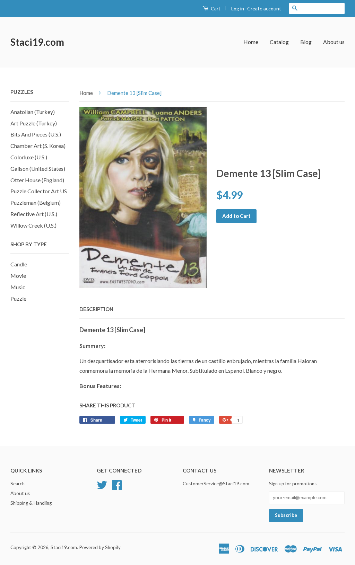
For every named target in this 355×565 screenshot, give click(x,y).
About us (334, 41)
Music (17, 287)
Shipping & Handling (31, 503)
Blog (306, 41)
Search (17, 483)
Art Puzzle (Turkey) (33, 123)
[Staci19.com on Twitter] (102, 484)
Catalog (279, 41)
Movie (18, 275)
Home (250, 41)
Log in (237, 8)
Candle (18, 264)
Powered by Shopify (100, 547)
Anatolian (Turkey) (32, 111)
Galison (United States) (37, 168)
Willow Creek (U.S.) (33, 225)
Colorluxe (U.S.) (28, 157)
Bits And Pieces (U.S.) (35, 134)
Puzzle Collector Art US (38, 191)
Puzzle (18, 298)
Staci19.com (37, 42)
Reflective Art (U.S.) (33, 214)
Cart (215, 8)
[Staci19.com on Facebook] (117, 484)
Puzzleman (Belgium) (35, 202)
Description (96, 309)
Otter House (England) (37, 180)
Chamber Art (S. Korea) (38, 145)
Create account (264, 8)
